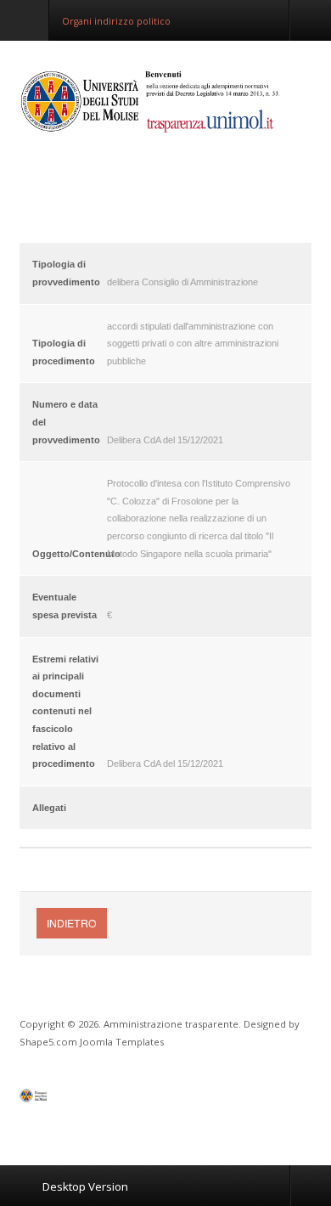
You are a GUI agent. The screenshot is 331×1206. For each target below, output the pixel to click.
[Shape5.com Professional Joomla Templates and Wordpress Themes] (56, 1099)
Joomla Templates (122, 1041)
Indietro (72, 923)
